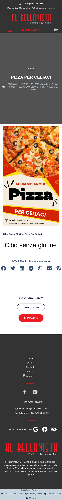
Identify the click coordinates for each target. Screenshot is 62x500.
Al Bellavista (13, 84)
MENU (30, 371)
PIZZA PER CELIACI (27, 87)
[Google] (36, 429)
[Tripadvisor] (54, 429)
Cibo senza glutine (49, 84)
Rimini (41, 87)
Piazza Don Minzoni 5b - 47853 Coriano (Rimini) (31, 8)
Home (30, 358)
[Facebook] (45, 429)
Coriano (13, 87)
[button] (10, 30)
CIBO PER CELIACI (29, 84)
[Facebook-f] (24, 392)
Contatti (30, 367)
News (31, 68)
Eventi (30, 362)
